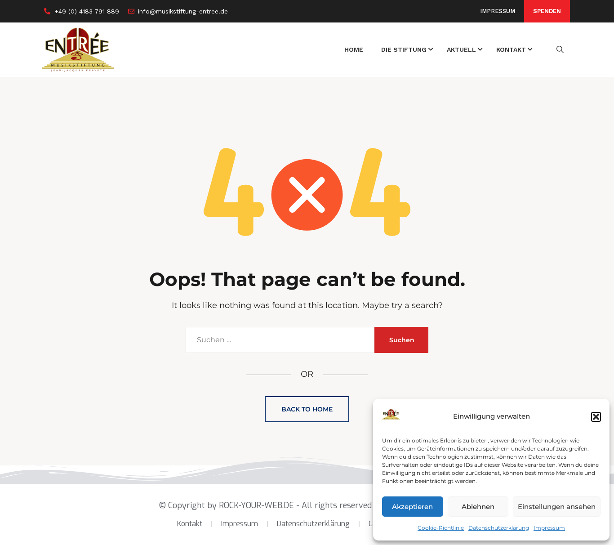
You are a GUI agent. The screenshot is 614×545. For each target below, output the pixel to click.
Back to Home (307, 409)
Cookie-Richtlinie (441, 527)
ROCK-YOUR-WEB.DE (256, 505)
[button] (596, 416)
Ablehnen (478, 506)
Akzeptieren (412, 506)
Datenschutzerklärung (498, 527)
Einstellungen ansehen (557, 506)
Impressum (549, 527)
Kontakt (189, 523)
